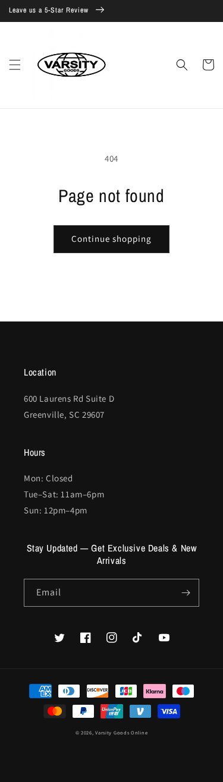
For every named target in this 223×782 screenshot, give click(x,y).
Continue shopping (111, 238)
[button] (15, 65)
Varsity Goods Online (121, 732)
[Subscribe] (185, 593)
